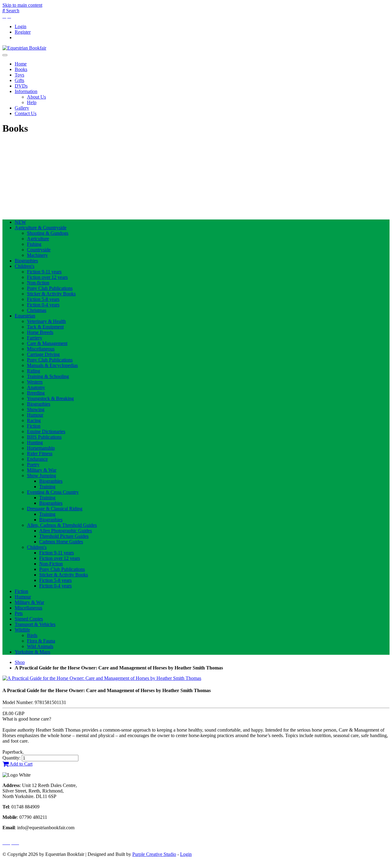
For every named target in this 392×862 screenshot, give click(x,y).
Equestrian (25, 315)
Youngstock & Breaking (50, 398)
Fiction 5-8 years (43, 299)
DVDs (21, 85)
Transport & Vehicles (35, 624)
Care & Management (47, 343)
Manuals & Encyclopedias (52, 365)
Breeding (36, 392)
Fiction (33, 426)
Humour (35, 415)
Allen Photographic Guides (65, 530)
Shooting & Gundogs (47, 233)
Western (35, 381)
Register (23, 32)
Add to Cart (20, 763)
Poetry (33, 464)
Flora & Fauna (41, 640)
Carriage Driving (43, 354)
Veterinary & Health (46, 321)
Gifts (19, 80)
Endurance (37, 459)
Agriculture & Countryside (40, 227)
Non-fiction (38, 282)
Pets (19, 613)
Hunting (35, 442)
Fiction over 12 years (47, 277)
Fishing (34, 244)
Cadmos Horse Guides (61, 541)
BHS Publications (44, 437)
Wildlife (22, 629)
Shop (20, 662)
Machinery (37, 255)
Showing (35, 409)
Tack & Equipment (45, 326)
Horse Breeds (40, 332)
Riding (33, 370)
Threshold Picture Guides (64, 536)
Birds (32, 635)
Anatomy (36, 387)
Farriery (34, 337)
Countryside (39, 249)
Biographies (26, 260)
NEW (20, 222)
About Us (36, 96)
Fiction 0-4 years (43, 304)
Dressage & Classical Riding (54, 508)
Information (26, 91)
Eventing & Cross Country (53, 492)
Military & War (41, 470)
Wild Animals (40, 646)
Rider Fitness (39, 453)
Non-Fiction (51, 563)
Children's (24, 266)
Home (21, 63)
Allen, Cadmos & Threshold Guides (62, 525)
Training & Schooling (48, 376)
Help (31, 102)
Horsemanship (41, 448)
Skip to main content (22, 5)
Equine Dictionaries (46, 431)
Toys (19, 74)
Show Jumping (41, 475)
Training (47, 486)
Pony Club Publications (50, 288)
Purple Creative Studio (154, 854)
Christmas (36, 310)
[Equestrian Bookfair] (24, 48)
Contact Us (25, 113)
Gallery (22, 108)
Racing (34, 420)
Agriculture (38, 238)
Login (20, 26)
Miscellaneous (41, 348)
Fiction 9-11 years (44, 271)
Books (21, 69)
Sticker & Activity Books (51, 293)
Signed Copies (29, 618)
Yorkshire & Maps (32, 651)
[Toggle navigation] (4, 55)
